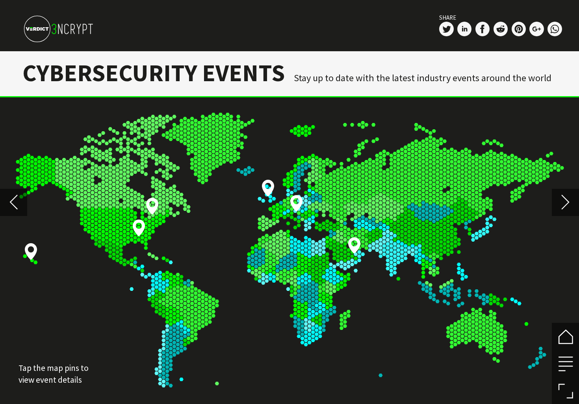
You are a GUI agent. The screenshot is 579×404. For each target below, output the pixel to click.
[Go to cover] (565, 336)
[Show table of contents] (565, 363)
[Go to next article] (565, 202)
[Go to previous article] (13, 202)
